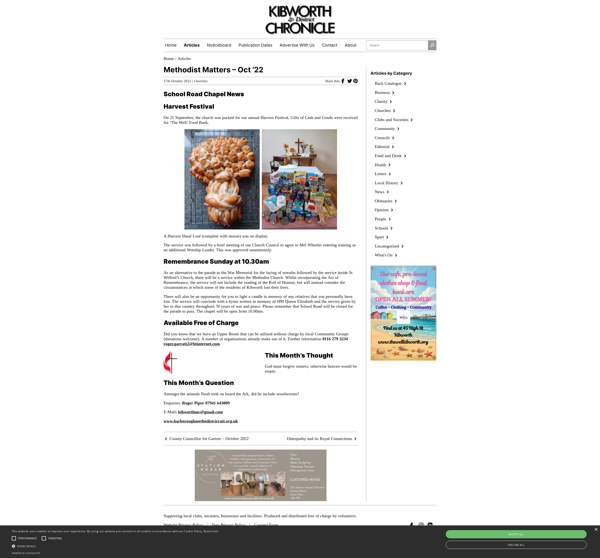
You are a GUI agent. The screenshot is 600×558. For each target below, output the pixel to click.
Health (381, 165)
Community (385, 128)
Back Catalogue (389, 83)
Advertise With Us (297, 45)
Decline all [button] (516, 545)
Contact (329, 45)
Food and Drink (389, 155)
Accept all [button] (516, 534)
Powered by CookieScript (26, 553)
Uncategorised (387, 246)
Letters (381, 173)
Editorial (383, 146)
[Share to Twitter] (350, 80)
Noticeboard (219, 45)
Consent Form (266, 525)
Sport (380, 237)
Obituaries (384, 201)
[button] (115, 546)
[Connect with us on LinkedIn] (430, 525)
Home (170, 45)
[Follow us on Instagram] (421, 525)
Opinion (382, 209)
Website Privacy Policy (183, 525)
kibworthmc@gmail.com (200, 412)
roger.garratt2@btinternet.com (192, 343)
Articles (192, 45)
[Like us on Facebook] (412, 525)
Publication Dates (255, 45)
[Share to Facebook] (344, 80)
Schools (382, 228)
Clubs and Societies (392, 119)
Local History (387, 183)
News (380, 191)
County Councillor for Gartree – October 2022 (208, 438)
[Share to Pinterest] (355, 80)
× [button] (596, 529)
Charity (382, 101)
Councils (383, 137)
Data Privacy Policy (229, 525)
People (381, 219)
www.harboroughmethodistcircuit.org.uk (201, 421)
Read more (210, 531)
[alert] (300, 541)
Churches (201, 81)
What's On (384, 255)
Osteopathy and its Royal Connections (320, 438)
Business (383, 92)
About (350, 45)
